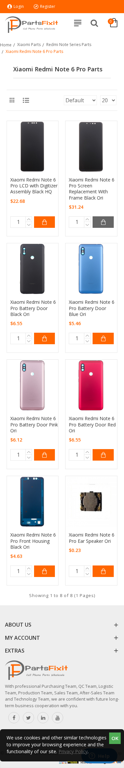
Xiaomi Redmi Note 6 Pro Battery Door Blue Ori (91, 308)
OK (114, 738)
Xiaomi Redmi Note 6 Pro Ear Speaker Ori (91, 538)
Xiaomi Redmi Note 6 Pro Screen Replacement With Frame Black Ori (91, 189)
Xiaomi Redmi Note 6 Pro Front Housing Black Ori (33, 541)
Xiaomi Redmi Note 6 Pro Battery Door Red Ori (92, 424)
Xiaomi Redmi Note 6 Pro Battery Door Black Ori (33, 308)
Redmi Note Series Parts (68, 44)
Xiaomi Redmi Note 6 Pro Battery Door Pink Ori (34, 424)
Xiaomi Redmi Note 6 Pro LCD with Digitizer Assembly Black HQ (34, 186)
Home (6, 45)
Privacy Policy (73, 751)
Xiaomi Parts (29, 44)
